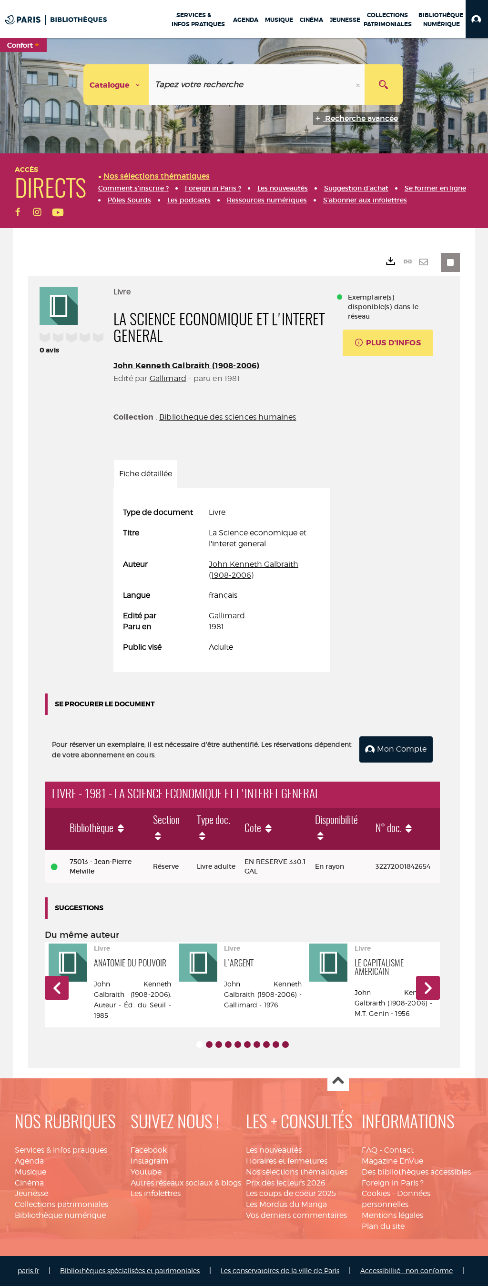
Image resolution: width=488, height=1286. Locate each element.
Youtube (146, 1171)
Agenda (29, 1160)
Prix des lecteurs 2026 (285, 1182)
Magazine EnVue (392, 1160)
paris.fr (28, 1270)
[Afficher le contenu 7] (257, 1044)
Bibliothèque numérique (60, 1215)
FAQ (369, 1150)
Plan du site (383, 1226)
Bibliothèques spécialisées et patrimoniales (130, 1270)
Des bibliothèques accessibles (416, 1171)
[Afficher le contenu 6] (247, 1044)
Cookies (376, 1193)
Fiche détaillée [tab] (145, 473)
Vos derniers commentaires (296, 1215)
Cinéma (29, 1182)
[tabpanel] (221, 580)
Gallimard (168, 378)
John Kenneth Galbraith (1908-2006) (186, 366)
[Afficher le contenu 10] (285, 1044)
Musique (30, 1171)
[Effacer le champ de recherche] (359, 84)
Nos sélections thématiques (296, 1171)
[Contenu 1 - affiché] (199, 1044)
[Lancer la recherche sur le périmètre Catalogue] (384, 84)
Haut (338, 1081)
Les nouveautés (274, 1150)
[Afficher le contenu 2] (209, 1044)
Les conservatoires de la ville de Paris (280, 1270)
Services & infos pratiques (61, 1150)
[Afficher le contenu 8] (266, 1044)
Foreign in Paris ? (393, 1182)
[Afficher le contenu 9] (276, 1044)
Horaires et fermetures (286, 1160)
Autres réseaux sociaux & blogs (186, 1182)
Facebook (149, 1150)
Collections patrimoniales (61, 1204)
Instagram (150, 1160)
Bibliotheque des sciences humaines (227, 417)
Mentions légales (392, 1215)
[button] (477, 19)
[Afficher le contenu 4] (228, 1044)
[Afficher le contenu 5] (237, 1044)
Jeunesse (31, 1193)
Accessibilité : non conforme (406, 1270)
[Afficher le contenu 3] (218, 1044)
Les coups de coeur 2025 (291, 1193)
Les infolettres (156, 1193)
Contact (399, 1150)
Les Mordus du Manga (286, 1204)
